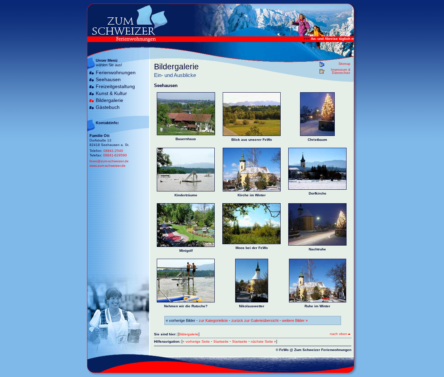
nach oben (338, 334)
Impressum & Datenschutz (340, 71)
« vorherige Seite (196, 341)
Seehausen (108, 79)
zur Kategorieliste (213, 320)
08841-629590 (115, 155)
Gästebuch (108, 107)
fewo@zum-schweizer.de (109, 161)
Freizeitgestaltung (115, 86)
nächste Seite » (263, 341)
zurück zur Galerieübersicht (255, 320)
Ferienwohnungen (116, 72)
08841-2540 (113, 151)
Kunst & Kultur (111, 93)
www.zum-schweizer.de (107, 166)
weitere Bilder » (295, 320)
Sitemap (344, 64)
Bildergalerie (109, 100)
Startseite (221, 341)
